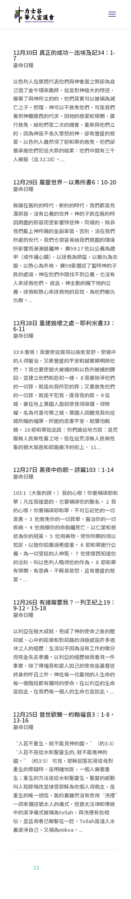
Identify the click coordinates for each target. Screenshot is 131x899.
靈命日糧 (23, 65)
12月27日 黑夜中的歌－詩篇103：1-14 (63, 469)
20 (73, 867)
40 (92, 867)
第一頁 (80, 858)
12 (46, 867)
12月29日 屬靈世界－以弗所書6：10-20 (64, 182)
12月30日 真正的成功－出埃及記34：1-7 (64, 55)
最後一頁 (106, 875)
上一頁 (99, 858)
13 (55, 867)
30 (83, 867)
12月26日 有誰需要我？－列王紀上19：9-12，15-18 (64, 605)
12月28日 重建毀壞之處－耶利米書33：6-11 (64, 325)
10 (27, 867)
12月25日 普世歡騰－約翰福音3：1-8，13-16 (64, 717)
